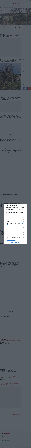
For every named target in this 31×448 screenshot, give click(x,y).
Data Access (15, 242)
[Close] (26, 205)
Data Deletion (12, 242)
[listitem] (15, 215)
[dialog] (15, 224)
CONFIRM (11, 240)
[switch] (23, 217)
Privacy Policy (19, 242)
